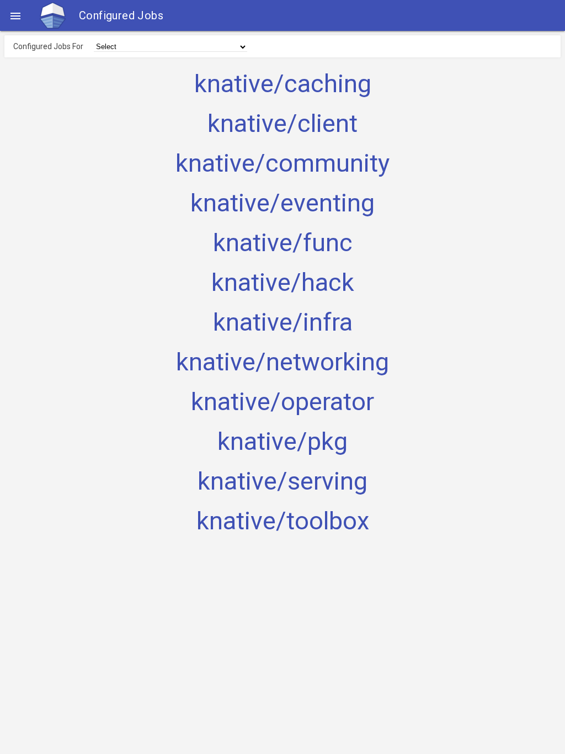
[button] (15, 15)
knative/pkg (282, 441)
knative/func (283, 243)
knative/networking (282, 362)
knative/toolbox (282, 521)
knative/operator (282, 402)
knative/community (282, 163)
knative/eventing (282, 203)
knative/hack (282, 282)
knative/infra (283, 322)
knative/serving (282, 481)
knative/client (282, 123)
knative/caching (282, 84)
